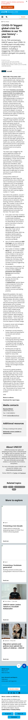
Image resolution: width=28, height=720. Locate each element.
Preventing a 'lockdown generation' (12, 566)
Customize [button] (14, 717)
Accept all (8, 713)
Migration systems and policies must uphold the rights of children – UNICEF (13, 646)
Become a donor (14, 689)
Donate (23, 17)
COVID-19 (11, 487)
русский (9, 71)
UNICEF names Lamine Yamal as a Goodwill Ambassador (12, 607)
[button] (26, 1)
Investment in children (19, 487)
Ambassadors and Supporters (9, 681)
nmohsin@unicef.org (13, 415)
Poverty (5, 487)
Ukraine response (8, 7)
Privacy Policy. (15, 709)
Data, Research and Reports (9, 677)
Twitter (15, 473)
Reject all (20, 713)
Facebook (23, 473)
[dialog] (14, 707)
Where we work (5, 672)
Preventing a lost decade (13, 526)
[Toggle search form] (6, 17)
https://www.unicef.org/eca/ (14, 470)
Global (14, 489)
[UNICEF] (9, 12)
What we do (5, 670)
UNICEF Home (5, 669)
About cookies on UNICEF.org (11, 696)
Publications (5, 679)
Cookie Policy (6, 709)
